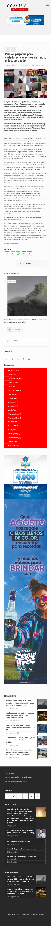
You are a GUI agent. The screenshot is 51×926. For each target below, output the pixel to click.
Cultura (10, 375)
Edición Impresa (13, 390)
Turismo (10, 442)
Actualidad (11, 371)
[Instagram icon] (33, 918)
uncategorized (13, 445)
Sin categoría (12, 434)
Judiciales (11, 402)
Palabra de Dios (13, 414)
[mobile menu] (48, 5)
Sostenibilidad (13, 438)
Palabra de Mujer (13, 418)
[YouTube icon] (24, 918)
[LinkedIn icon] (27, 918)
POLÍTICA (11, 422)
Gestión (10, 398)
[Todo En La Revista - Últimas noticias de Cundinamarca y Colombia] (17, 7)
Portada (10, 426)
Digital (10, 386)
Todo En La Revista (23, 65)
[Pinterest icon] (30, 918)
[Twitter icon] (21, 918)
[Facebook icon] (18, 918)
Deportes (11, 382)
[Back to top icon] (25, 908)
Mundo (10, 410)
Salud (10, 430)
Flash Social (12, 394)
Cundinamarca (13, 378)
